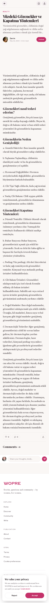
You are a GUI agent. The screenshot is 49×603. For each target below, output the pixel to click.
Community (8, 516)
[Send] (44, 458)
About (6, 534)
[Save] (38, 3)
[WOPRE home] (12, 483)
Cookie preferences (12, 561)
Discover (7, 511)
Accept (35, 595)
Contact (7, 538)
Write (6, 520)
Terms (6, 552)
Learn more (25, 589)
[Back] (4, 3)
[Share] (44, 3)
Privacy (7, 557)
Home (6, 507)
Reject (14, 595)
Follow (41, 39)
